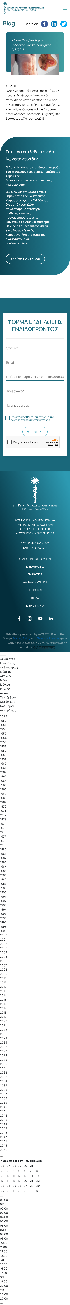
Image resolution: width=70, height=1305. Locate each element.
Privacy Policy (21, 638)
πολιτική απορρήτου (22, 419)
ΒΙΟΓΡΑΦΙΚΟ (35, 590)
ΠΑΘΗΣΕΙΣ (35, 574)
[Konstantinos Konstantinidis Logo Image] (23, 8)
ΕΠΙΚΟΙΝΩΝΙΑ (35, 605)
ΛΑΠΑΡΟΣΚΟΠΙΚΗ (35, 582)
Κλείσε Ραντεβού (25, 259)
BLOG (35, 598)
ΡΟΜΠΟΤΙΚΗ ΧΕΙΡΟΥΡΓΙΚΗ (35, 559)
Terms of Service (48, 638)
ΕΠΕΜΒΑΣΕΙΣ (35, 566)
